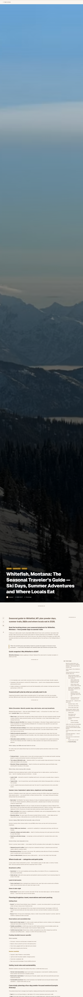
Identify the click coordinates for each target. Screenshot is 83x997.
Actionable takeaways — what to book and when (73, 734)
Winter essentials (74, 720)
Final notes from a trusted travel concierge (72, 737)
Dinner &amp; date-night (73, 707)
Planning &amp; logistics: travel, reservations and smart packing (72, 710)
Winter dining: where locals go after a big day (76, 685)
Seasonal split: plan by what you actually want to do (72, 673)
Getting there (71, 712)
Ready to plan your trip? (73, 740)
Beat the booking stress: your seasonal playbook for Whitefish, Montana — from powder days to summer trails (73, 665)
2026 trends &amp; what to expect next (73, 731)
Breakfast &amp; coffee (73, 703)
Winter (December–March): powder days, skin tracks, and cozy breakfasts (74, 677)
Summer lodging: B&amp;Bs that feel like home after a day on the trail (76, 693)
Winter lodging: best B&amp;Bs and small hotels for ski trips (75, 681)
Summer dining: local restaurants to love (75, 698)
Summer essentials (14, 951)
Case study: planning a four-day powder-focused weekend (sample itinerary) (73, 727)
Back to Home (7, 2)
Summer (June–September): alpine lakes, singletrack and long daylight (74, 689)
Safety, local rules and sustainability (73, 724)
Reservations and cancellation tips (72, 715)
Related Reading (72, 741)
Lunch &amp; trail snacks (73, 705)
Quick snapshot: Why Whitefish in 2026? (73, 670)
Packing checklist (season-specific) (74, 718)
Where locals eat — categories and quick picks (73, 701)
